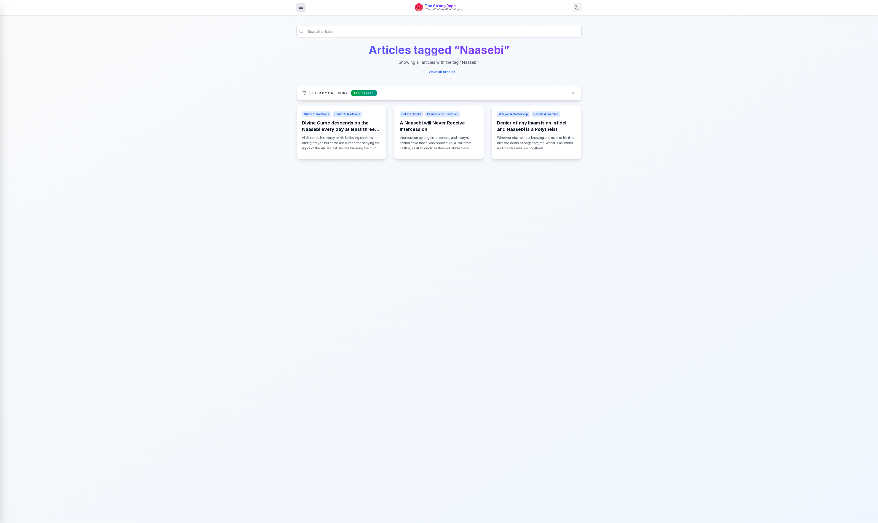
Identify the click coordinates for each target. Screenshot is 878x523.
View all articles (441, 72)
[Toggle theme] (577, 7)
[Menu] (300, 7)
